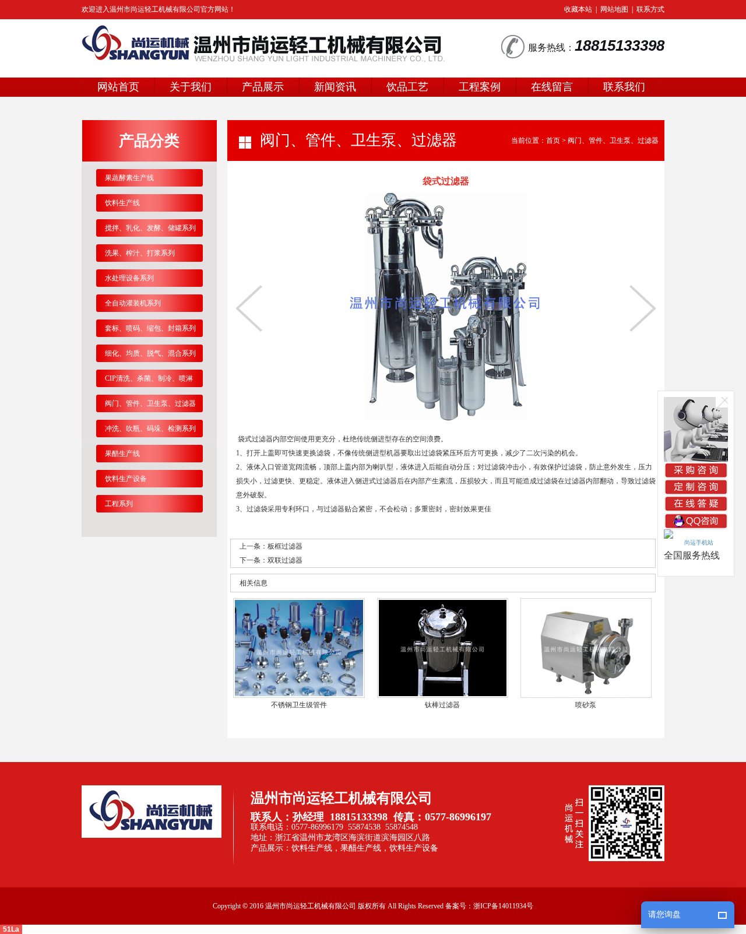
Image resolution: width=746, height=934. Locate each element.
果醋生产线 (122, 454)
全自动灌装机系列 (133, 303)
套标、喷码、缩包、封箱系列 (150, 328)
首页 (553, 140)
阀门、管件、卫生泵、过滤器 (613, 140)
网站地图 (614, 9)
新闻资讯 (335, 87)
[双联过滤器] (642, 308)
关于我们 (191, 87)
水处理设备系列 (129, 278)
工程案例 (480, 87)
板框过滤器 (285, 546)
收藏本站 (578, 9)
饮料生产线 (122, 203)
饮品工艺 (407, 87)
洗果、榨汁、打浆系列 (140, 253)
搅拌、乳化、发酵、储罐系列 (150, 228)
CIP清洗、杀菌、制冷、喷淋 (149, 378)
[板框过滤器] (249, 308)
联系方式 (650, 9)
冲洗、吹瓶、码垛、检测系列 (150, 428)
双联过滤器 (285, 560)
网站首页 (118, 87)
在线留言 (552, 87)
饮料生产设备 (126, 479)
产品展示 (263, 87)
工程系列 (119, 504)
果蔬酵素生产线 (129, 178)
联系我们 (624, 87)
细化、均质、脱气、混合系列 (150, 353)
